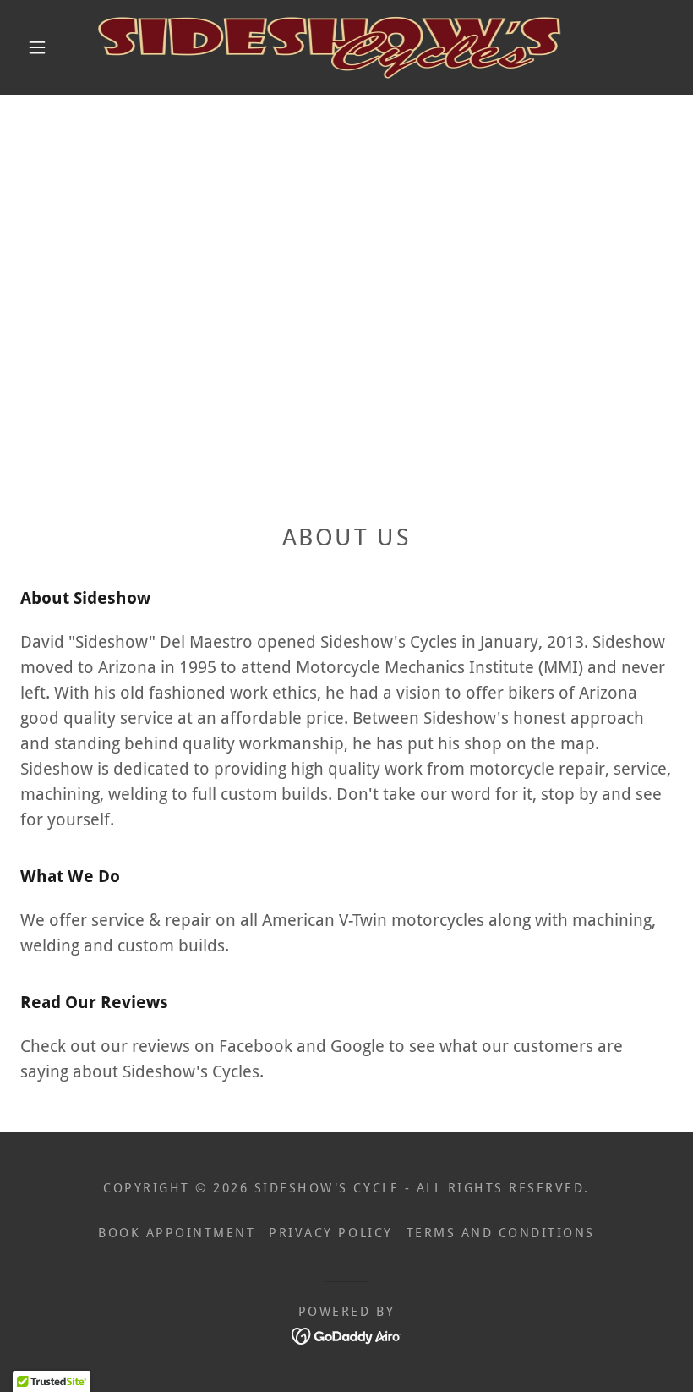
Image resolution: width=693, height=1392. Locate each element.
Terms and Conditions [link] (501, 1233)
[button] (37, 47)
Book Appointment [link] (176, 1233)
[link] (331, 47)
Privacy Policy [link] (330, 1233)
